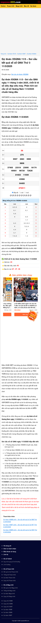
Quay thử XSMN (8, 604)
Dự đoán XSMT (7, 615)
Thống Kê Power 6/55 (9, 575)
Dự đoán (33, 6)
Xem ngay (26, 314)
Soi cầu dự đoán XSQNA (19, 74)
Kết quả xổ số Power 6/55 (10, 572)
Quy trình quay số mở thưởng (11, 562)
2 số (21, 193)
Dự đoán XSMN (7, 612)
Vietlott (3, 6)
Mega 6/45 (19, 6)
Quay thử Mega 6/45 (9, 596)
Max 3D (26, 6)
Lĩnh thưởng (6, 564)
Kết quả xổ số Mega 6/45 (10, 588)
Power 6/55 (10, 6)
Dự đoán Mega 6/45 (9, 593)
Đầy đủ (15, 193)
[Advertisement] (20, 30)
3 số (27, 193)
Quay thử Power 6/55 (9, 580)
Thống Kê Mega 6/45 (9, 591)
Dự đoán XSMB (7, 609)
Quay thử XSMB (8, 601)
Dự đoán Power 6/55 (9, 578)
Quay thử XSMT (8, 607)
